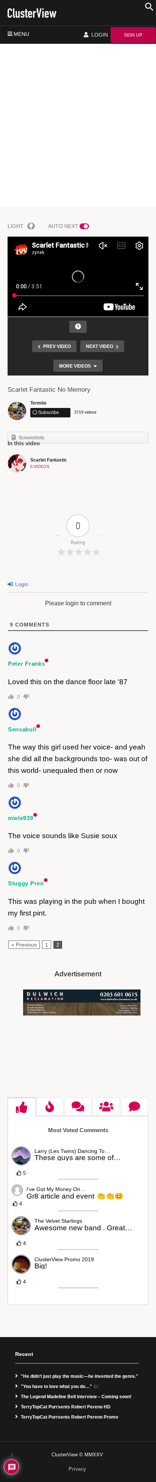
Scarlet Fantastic (48, 460)
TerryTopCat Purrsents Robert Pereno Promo (69, 1417)
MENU (21, 34)
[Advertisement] (78, 125)
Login (21, 584)
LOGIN (99, 35)
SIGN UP (133, 35)
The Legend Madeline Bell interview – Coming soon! (76, 1396)
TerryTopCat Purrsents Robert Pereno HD (66, 1407)
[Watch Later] (78, 327)
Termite (38, 403)
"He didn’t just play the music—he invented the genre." (79, 1376)
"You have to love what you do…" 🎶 (60, 1386)
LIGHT (15, 226)
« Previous (24, 945)
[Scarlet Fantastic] (17, 463)
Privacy (77, 1469)
